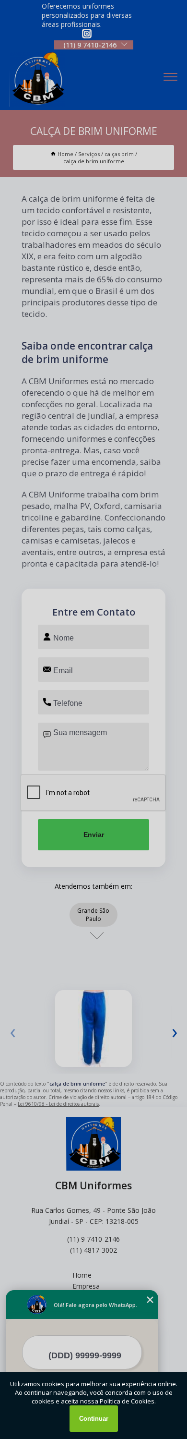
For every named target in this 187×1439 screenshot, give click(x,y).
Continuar (93, 1418)
